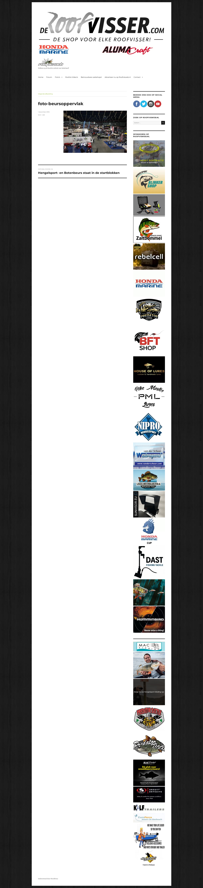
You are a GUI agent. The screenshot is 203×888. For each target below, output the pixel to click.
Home (40, 77)
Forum (49, 77)
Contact (137, 77)
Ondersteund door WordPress (48, 879)
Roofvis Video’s (71, 77)
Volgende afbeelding (45, 94)
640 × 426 (41, 115)
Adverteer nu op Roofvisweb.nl (118, 77)
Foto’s (57, 77)
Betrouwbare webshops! (91, 77)
